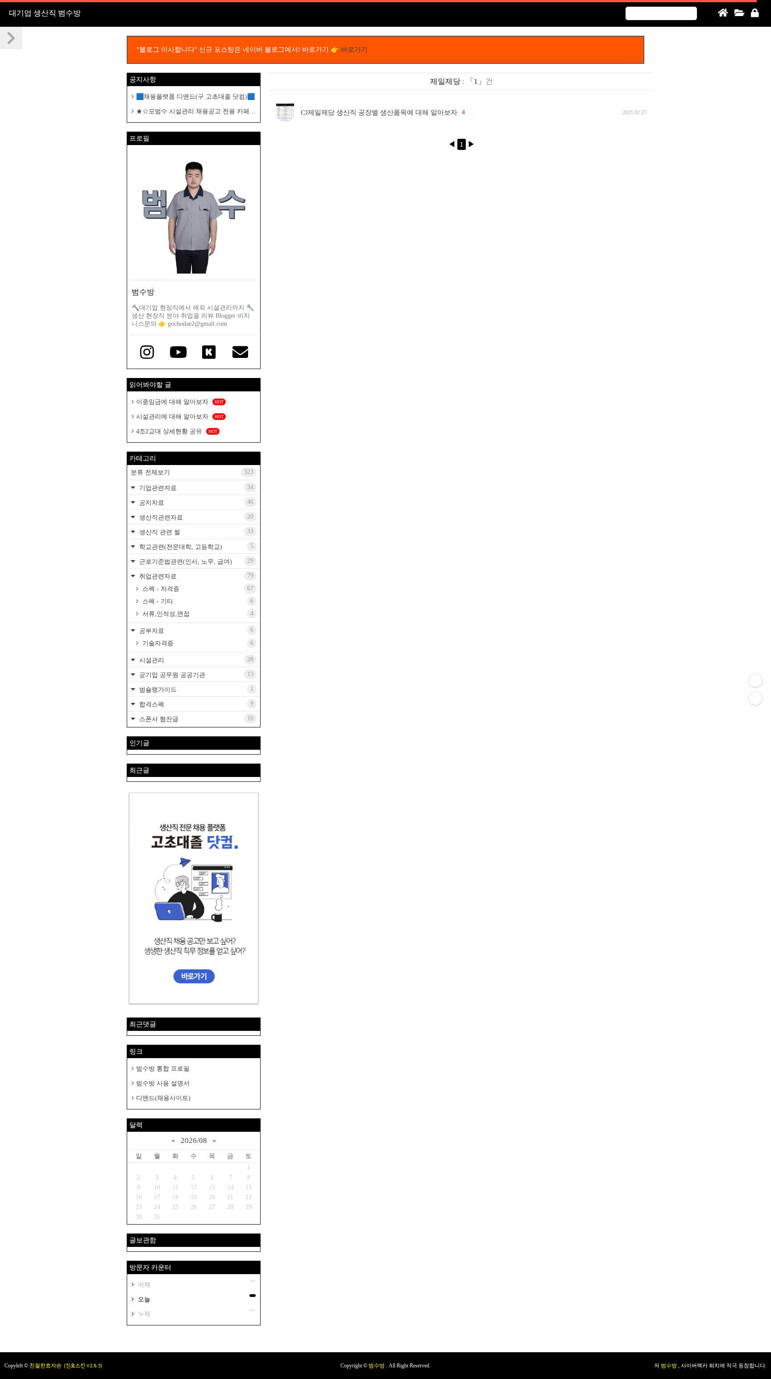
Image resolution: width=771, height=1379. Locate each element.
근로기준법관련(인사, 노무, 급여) (195, 561)
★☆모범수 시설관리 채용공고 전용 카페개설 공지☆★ (194, 112)
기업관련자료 (195, 487)
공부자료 (195, 630)
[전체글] (739, 13)
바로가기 (354, 49)
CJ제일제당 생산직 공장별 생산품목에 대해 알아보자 (379, 112)
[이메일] (240, 353)
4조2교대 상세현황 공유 (176, 431)
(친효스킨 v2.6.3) (83, 1365)
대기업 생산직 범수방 (45, 13)
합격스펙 (195, 704)
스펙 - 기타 (197, 601)
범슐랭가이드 (195, 689)
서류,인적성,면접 (197, 613)
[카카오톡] (209, 353)
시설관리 (195, 660)
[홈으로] (723, 13)
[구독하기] (755, 698)
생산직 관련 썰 (195, 532)
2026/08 (194, 1140)
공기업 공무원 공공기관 (195, 674)
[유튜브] (178, 353)
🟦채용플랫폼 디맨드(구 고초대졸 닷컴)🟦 (195, 96)
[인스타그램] (147, 353)
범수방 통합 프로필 (163, 1068)
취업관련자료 (195, 576)
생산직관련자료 (195, 517)
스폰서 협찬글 (195, 719)
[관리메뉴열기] (755, 680)
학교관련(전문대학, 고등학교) (195, 546)
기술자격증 (197, 643)
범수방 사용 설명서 (163, 1083)
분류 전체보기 (192, 472)
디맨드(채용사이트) (163, 1098)
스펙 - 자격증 (197, 588)
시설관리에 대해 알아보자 (180, 416)
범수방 (377, 1365)
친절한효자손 (45, 1365)
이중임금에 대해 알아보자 (180, 402)
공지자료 (195, 502)
